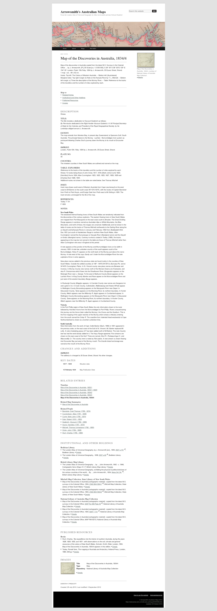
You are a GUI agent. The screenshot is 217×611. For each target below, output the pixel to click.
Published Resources (70, 100)
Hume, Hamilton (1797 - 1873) (73, 424)
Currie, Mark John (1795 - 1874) (74, 416)
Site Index (93, 48)
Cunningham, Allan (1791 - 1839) (74, 414)
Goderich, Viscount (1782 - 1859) (74, 422)
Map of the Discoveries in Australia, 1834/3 (76, 395)
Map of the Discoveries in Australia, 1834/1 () (79, 390)
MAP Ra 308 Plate (93, 504)
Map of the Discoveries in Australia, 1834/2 (76, 392)
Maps (83, 48)
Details (78, 452)
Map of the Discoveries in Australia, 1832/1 (76, 387)
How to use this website (141, 595)
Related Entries (68, 95)
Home (65, 48)
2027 (120, 450)
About (74, 48)
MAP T (93, 511)
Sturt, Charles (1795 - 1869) (72, 433)
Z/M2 (95, 484)
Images (65, 103)
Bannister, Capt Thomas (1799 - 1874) (76, 411)
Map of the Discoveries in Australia (75, 404)
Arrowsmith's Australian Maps (83, 11)
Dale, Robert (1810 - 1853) (72, 419)
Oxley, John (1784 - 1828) (71, 430)
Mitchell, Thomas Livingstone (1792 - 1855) (78, 427)
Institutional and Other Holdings (73, 97)
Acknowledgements (156, 595)
